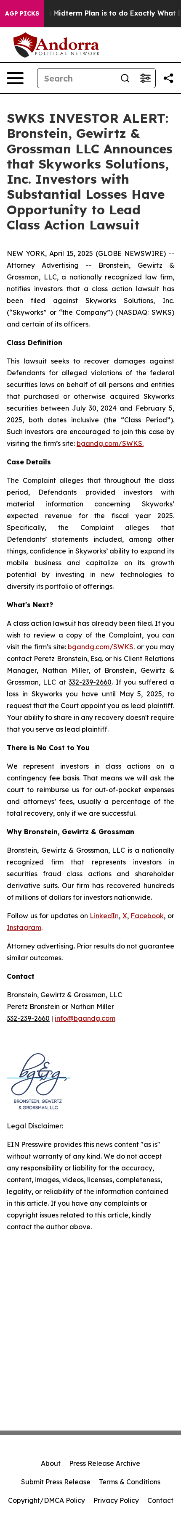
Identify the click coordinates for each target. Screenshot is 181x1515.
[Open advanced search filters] (145, 78)
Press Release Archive (104, 1463)
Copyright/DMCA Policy (46, 1500)
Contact (160, 1500)
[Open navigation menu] (15, 78)
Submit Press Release (55, 1482)
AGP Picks (22, 13)
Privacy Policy (116, 1500)
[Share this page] (168, 78)
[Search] (125, 78)
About (51, 1463)
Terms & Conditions (129, 1482)
